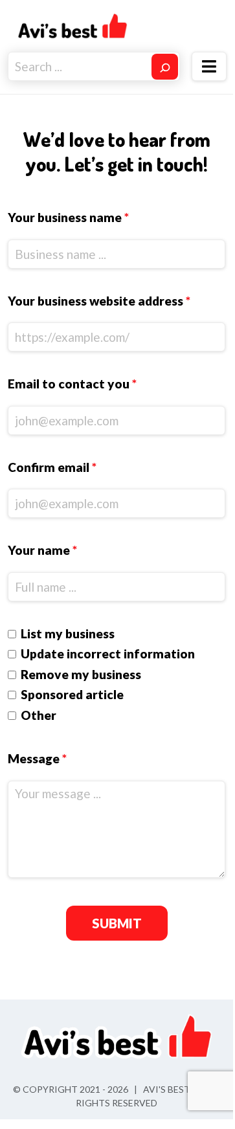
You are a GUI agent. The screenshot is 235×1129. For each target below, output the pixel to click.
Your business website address (99, 300)
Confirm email (52, 467)
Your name (42, 549)
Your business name (68, 217)
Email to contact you (72, 383)
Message (37, 758)
